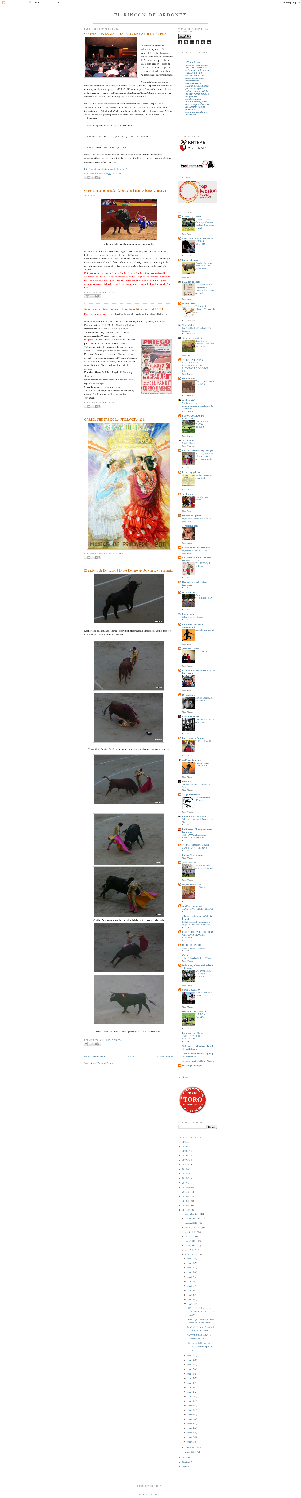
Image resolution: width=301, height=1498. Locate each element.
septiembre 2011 (193, 1227)
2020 (184, 1169)
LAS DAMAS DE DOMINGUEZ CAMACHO (203, 973)
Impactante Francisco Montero (194, 550)
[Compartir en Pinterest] (99, 177)
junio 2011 (190, 1240)
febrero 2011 (191, 1447)
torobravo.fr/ (188, 400)
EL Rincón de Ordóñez (150, 15)
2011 (184, 1209)
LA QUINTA (201, 651)
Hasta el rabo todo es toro (194, 582)
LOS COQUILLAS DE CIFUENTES (193, 417)
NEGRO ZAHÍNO (191, 989)
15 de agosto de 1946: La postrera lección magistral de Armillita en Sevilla (204, 288)
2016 (184, 1187)
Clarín (185, 955)
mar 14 (190, 1382)
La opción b (188, 613)
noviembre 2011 (193, 1218)
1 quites (113, 402)
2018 (184, 1178)
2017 (184, 1182)
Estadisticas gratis (150, 1494)
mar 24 (190, 1290)
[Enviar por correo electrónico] (86, 177)
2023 (184, 1155)
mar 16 (190, 1373)
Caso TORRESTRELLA (203, 596)
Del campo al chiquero (193, 1065)
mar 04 (190, 1428)
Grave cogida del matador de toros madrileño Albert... (200, 1321)
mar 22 (190, 1299)
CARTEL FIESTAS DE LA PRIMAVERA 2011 (115, 419)
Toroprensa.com (190, 525)
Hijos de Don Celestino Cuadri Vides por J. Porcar (205, 343)
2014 (184, 1196)
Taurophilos (188, 325)
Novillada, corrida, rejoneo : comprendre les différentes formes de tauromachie (197, 405)
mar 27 (190, 1276)
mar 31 (190, 1258)
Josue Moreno (189, 862)
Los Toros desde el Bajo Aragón (197, 450)
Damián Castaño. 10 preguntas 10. (203, 699)
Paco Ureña (187, 584)
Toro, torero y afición (192, 338)
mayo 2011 (190, 1245)
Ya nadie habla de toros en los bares (205, 720)
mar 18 (190, 1364)
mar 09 (190, 1405)
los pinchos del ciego (192, 884)
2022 (184, 1160)
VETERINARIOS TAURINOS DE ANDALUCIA (196, 559)
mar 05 (190, 1423)
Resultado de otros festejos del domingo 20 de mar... (201, 1329)
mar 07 (190, 1414)
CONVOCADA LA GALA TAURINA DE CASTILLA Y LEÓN (125, 33)
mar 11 (190, 1396)
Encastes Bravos (190, 260)
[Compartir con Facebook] (96, 177)
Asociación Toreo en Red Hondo (198, 238)
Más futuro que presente (201, 498)
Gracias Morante (189, 443)
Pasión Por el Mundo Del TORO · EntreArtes (198, 672)
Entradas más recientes (95, 1056)
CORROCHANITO (191, 945)
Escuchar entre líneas (192, 1033)
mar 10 (190, 1400)
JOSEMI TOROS (190, 648)
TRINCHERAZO (203, 740)
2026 (184, 1141)
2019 (184, 1173)
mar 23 (190, 1294)
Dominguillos (188, 378)
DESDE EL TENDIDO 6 (194, 1011)
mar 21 (190, 1303)
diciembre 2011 (192, 1213)
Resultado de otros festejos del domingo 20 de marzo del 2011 (123, 309)
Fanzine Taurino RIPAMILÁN (202, 764)
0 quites (118, 174)
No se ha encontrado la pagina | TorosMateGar (197, 1055)
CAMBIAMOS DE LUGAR (194, 847)
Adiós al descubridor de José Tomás (197, 957)
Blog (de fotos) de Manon (194, 816)
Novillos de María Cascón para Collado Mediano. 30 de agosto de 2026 (204, 223)
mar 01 (190, 1441)
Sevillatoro (187, 493)
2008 (184, 1466)
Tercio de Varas (190, 440)
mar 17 (190, 1369)
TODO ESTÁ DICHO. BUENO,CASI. (192, 1037)
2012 (184, 1205)
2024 (184, 1150)
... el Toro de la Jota (191, 759)
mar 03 (190, 1432)
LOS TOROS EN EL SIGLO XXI (198, 931)
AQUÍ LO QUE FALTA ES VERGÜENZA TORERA (194, 836)
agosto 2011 (191, 1231)
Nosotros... (183, 1077)
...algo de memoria (191, 794)
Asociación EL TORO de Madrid (198, 1060)
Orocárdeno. (188, 694)
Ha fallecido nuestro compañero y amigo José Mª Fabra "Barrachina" (196, 923)
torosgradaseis (189, 303)
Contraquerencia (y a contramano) (192, 625)
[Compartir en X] (92, 177)
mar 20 (190, 1355)
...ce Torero (200, 887)
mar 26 (190, 1281)
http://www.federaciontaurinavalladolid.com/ (105, 169)
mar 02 (190, 1437)
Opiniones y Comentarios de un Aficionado (197, 966)
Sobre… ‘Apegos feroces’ (193, 616)
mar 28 (190, 1272)
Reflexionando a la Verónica (196, 547)
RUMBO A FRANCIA (200, 1015)
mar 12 (190, 1391)
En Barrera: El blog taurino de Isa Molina (197, 830)
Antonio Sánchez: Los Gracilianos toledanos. (204, 867)
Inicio (131, 1056)
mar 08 (190, 1409)
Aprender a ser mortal (204, 629)
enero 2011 (190, 1451)
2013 (184, 1200)
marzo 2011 (190, 1254)
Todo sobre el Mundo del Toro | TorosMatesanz (197, 1047)
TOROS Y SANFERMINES (195, 845)
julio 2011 (190, 1236)
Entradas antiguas (164, 1056)
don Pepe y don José (192, 905)
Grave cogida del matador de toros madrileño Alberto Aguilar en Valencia (125, 192)
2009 (184, 1462)
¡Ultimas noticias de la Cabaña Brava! (197, 917)
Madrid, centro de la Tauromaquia (203, 994)
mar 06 (190, 1419)
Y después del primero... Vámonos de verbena (205, 309)
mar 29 (190, 1267)
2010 (184, 1457)
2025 (184, 1146)
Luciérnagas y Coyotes (193, 738)
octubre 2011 (191, 1222)
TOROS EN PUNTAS (192, 359)
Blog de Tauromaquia (193, 855)
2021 (184, 1164)
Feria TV (186, 781)
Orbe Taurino (189, 592)
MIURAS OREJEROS (200, 242)
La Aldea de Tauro (191, 281)
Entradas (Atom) (105, 1063)
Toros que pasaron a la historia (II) (204, 382)
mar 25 (190, 1285)
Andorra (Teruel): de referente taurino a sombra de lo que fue (204, 456)
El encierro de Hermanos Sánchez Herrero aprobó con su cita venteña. (128, 570)
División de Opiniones (192, 515)
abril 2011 (190, 1250)
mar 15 (190, 1378)
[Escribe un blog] (89, 177)
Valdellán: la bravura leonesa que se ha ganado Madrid (203, 265)
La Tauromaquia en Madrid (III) (203, 476)
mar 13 (190, 1387)
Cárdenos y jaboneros (192, 216)
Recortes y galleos (191, 472)
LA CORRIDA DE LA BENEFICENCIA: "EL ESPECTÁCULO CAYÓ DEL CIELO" (195, 366)
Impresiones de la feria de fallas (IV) (197, 518)
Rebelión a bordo (190, 716)
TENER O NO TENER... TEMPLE (197, 908)
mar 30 (190, 1263)
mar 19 (190, 1360)
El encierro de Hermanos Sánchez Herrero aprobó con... (199, 1346)
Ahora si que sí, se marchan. (194, 947)
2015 (184, 1191)
